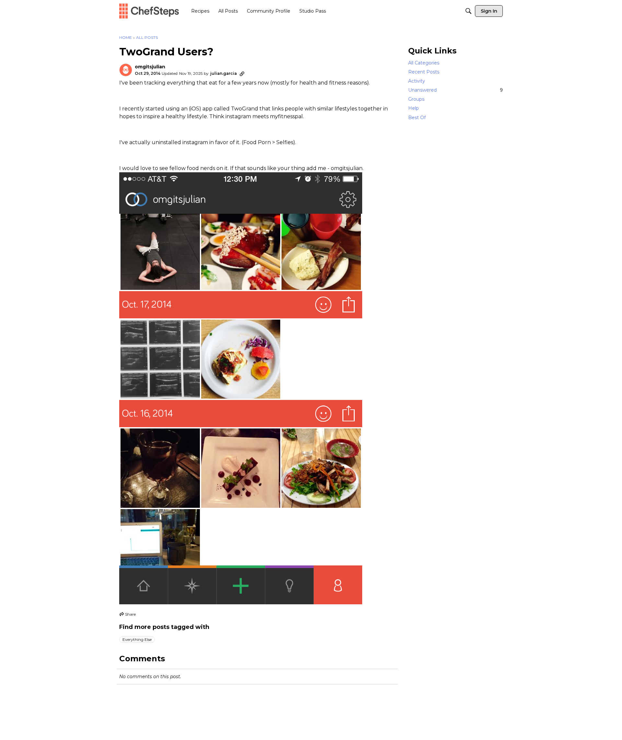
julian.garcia (223, 73)
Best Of (417, 117)
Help (413, 108)
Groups (416, 99)
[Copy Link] (242, 73)
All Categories (423, 63)
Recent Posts (423, 72)
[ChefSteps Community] (149, 11)
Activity (416, 81)
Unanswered (455, 90)
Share (127, 615)
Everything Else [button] (137, 639)
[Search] (468, 11)
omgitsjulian (150, 67)
